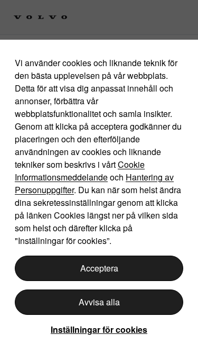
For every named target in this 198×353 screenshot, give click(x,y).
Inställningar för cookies (99, 329)
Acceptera (99, 268)
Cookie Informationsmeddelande (80, 170)
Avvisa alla (99, 302)
